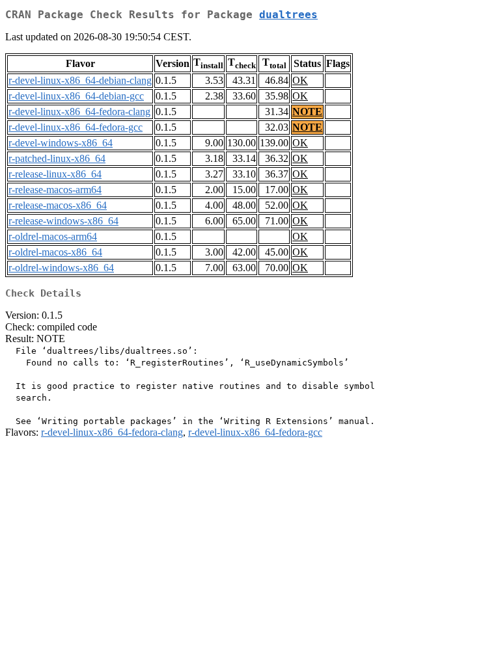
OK (300, 80)
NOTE (307, 111)
